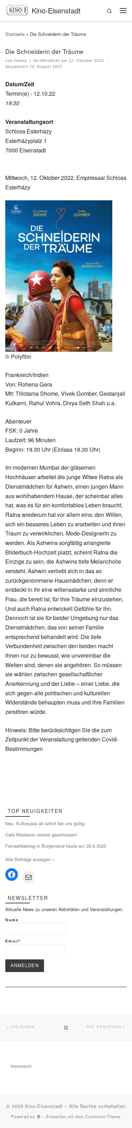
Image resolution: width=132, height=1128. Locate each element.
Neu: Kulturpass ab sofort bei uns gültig (44, 823)
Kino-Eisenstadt (44, 1106)
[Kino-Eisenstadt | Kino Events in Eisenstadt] (17, 9)
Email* (13, 941)
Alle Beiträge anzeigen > (30, 859)
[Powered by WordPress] (39, 1116)
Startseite (15, 34)
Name (12, 920)
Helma (20, 60)
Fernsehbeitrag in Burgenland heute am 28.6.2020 (55, 845)
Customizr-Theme (103, 1116)
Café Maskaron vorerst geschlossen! (41, 834)
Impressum (21, 1066)
